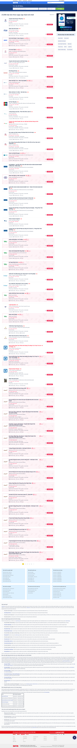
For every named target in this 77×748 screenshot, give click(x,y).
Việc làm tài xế (6, 638)
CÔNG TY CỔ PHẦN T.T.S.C (13, 133)
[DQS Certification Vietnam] (5, 30)
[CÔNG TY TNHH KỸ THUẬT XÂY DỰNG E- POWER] (5, 275)
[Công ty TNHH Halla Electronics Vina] (5, 177)
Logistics (70, 46)
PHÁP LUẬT (14, 741)
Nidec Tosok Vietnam (13, 295)
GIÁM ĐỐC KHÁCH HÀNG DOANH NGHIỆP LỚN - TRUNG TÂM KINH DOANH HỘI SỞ (25, 187)
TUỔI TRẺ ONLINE (15, 0)
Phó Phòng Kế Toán (14, 70)
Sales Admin (60, 38)
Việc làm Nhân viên (6, 591)
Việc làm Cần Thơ (7, 680)
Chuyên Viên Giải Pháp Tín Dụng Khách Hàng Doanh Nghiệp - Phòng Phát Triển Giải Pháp (25, 208)
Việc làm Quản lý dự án (8, 630)
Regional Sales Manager (15, 368)
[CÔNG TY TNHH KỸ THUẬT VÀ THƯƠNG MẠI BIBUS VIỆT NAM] (5, 40)
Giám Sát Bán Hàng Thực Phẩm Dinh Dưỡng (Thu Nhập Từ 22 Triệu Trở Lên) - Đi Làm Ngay (26, 346)
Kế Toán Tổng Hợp (13, 101)
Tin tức (20, 2)
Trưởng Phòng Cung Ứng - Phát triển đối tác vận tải (21, 111)
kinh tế (8, 657)
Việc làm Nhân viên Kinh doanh (7, 700)
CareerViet (34, 727)
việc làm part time (7, 612)
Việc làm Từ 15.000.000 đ (57, 578)
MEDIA (14, 736)
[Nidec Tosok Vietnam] (5, 295)
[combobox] (25, 9)
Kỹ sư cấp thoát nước (62, 43)
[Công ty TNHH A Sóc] (5, 113)
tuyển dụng (18, 620)
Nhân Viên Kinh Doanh (14, 28)
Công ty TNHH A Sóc (12, 113)
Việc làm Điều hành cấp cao (7, 597)
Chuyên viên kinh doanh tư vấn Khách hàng (19, 61)
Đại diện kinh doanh (62, 40)
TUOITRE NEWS (25, 0)
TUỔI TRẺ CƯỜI (30, 0)
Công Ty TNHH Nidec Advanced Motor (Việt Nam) (18, 241)
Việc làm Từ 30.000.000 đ (57, 581)
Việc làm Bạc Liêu (31, 578)
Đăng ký (58, 5)
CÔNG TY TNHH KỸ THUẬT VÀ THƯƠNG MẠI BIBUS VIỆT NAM (19, 40)
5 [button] (31, 564)
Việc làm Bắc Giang (31, 581)
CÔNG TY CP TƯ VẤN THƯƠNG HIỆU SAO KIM (17, 62)
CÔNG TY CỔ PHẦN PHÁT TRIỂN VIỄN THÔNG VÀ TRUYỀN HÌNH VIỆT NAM (22, 103)
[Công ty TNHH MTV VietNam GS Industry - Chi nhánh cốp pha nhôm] (5, 155)
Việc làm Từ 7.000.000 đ (57, 575)
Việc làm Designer (5, 702)
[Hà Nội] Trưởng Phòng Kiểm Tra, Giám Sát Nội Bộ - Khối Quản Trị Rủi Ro (23, 506)
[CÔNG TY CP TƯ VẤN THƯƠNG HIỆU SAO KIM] (5, 63)
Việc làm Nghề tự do (31, 591)
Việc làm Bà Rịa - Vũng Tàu (32, 576)
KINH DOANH (25, 736)
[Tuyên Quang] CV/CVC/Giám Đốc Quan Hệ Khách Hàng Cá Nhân (23, 540)
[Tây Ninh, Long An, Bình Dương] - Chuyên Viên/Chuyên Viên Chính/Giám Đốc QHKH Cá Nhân (22, 424)
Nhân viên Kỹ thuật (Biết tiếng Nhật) (17, 250)
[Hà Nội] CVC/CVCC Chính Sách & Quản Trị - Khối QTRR (21, 494)
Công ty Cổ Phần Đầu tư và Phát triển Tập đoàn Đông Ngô (19, 327)
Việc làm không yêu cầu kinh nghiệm (59, 588)
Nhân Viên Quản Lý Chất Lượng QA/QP (18, 175)
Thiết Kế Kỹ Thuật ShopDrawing (17, 325)
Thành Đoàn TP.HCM (61, 745)
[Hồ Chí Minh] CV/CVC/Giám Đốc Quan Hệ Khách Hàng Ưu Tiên (22, 471)
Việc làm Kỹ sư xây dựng (8, 649)
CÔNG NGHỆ (25, 738)
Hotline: (61, 746)
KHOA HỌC (45, 738)
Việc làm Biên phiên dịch (7, 581)
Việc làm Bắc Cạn (31, 579)
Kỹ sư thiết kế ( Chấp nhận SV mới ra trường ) (19, 283)
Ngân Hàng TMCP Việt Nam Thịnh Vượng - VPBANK (18, 124)
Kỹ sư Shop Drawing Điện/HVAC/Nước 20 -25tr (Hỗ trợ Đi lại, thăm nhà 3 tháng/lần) (24, 143)
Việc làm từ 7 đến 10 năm (57, 595)
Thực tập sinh (69, 49)
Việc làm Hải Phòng (7, 677)
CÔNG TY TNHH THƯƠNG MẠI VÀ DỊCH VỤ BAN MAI (18, 72)
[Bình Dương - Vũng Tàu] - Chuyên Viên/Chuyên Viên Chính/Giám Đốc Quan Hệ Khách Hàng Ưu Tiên (24, 553)
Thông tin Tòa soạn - (55, 745)
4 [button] (29, 564)
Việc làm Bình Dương (8, 673)
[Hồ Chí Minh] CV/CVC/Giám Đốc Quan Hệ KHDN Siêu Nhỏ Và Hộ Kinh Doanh (23, 400)
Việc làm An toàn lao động (7, 573)
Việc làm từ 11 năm (56, 597)
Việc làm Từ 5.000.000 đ (57, 573)
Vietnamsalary (46, 692)
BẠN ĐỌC (55, 738)
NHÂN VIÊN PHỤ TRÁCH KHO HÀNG (17, 293)
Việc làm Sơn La (35, 683)
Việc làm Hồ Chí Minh (31, 573)
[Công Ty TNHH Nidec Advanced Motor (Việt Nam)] (5, 241)
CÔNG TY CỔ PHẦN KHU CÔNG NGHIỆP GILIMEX (17, 51)
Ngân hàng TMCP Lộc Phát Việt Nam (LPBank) (17, 390)
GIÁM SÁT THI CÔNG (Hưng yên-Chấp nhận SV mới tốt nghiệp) (23, 273)
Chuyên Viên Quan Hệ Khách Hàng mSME (17, 388)
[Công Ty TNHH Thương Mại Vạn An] (5, 347)
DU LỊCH (24, 741)
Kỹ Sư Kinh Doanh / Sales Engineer (17, 38)
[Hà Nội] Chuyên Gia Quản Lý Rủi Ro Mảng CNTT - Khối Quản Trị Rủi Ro (23, 460)
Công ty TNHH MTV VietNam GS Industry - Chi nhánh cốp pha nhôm (21, 154)
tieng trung (60, 46)
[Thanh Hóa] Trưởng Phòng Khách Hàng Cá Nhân (19, 518)
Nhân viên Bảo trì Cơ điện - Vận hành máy (19, 92)
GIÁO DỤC (55, 736)
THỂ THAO (45, 736)
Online (65, 46)
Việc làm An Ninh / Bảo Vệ (7, 572)
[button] (45, 24)
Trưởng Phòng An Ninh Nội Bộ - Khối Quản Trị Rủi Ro (20, 448)
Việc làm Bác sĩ (7, 651)
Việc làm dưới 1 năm (56, 591)
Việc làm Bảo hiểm (6, 578)
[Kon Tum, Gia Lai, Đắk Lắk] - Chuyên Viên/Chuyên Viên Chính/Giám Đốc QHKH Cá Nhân (23, 412)
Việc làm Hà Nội (30, 572)
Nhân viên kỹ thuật (14, 314)
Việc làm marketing (7, 624)
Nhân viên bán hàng (62, 49)
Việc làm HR (6, 634)
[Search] (63, 2)
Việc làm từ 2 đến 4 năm (57, 592)
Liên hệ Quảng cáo (43, 746)
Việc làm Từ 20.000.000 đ (57, 579)
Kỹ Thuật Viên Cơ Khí (14, 262)
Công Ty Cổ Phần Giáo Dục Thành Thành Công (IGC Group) (19, 306)
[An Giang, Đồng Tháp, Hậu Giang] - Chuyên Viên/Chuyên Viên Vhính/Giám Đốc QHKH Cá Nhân (22, 436)
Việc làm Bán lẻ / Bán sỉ (7, 576)
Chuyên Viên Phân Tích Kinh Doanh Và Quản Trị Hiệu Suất (22, 198)
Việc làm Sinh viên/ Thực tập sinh (8, 588)
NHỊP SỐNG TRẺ (35, 736)
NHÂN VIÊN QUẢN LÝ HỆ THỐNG (17, 239)
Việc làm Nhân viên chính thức (33, 588)
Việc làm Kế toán (5, 696)
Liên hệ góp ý (55, 746)
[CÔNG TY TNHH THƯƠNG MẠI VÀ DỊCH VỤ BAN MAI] (5, 72)
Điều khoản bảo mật (49, 746)
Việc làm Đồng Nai (16, 673)
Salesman (69, 43)
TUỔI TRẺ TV (20, 0)
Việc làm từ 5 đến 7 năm (57, 594)
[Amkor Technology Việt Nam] (5, 220)
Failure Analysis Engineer (15, 218)
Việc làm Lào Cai (29, 683)
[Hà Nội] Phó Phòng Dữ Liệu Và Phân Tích (18, 529)
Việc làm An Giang (31, 575)
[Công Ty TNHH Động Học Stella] (5, 82)
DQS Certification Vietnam (13, 29)
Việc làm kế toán (7, 628)
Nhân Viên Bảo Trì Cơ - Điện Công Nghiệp (19, 80)
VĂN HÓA (34, 738)
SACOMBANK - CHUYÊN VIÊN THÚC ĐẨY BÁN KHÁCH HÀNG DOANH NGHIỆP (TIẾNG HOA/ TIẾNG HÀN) (25, 165)
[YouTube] (63, 734)
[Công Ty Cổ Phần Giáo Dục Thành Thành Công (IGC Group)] (5, 306)
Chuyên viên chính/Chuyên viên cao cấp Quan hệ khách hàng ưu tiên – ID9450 (24, 122)
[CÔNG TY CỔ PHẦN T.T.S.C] (5, 134)
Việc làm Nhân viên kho (8, 641)
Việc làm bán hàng (7, 643)
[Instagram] (61, 734)
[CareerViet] (59, 732)
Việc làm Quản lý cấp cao (7, 595)
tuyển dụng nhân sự (66, 660)
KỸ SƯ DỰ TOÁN (13, 49)
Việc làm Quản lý (5, 594)
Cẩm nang (28, 2)
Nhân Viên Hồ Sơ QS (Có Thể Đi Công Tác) (19, 335)
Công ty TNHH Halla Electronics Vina (15, 177)
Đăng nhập (62, 5)
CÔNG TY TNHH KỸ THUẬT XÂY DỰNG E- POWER (17, 275)
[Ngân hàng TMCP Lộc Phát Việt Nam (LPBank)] (5, 390)
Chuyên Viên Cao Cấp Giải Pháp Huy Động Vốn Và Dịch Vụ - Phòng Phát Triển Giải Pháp (25, 229)
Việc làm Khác (30, 592)
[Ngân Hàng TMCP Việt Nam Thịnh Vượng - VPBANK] (5, 123)
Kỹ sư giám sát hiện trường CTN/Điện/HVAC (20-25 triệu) (22, 132)
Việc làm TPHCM (7, 663)
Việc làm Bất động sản (6, 579)
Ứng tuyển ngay (50, 24)
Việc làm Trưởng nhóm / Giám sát (8, 592)
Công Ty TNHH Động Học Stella (14, 82)
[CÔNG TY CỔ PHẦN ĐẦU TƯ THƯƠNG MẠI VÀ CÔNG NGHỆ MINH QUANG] (5, 380)
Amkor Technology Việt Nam (14, 220)
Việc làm (24, 2)
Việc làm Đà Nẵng (7, 670)
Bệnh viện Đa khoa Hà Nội (13, 20)
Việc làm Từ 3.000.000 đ (57, 572)
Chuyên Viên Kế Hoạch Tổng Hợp (17, 18)
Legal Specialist (13, 304)
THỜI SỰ (14, 738)
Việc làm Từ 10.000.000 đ (57, 576)
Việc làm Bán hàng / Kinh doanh (8, 575)
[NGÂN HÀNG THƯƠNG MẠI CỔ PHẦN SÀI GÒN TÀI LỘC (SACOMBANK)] (5, 166)
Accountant (66, 38)
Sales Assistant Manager (15, 153)
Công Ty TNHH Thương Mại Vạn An (15, 348)
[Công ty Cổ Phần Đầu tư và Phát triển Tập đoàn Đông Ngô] (5, 328)
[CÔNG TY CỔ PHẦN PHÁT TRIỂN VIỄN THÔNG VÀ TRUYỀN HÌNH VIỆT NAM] (5, 103)
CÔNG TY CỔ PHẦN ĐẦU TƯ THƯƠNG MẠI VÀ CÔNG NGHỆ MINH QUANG (21, 379)
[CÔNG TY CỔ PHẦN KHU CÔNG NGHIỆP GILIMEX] (5, 51)
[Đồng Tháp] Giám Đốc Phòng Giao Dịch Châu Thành (20, 483)
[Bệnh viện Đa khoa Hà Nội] (5, 20)
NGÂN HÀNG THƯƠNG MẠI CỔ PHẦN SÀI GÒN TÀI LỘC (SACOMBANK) (21, 167)
